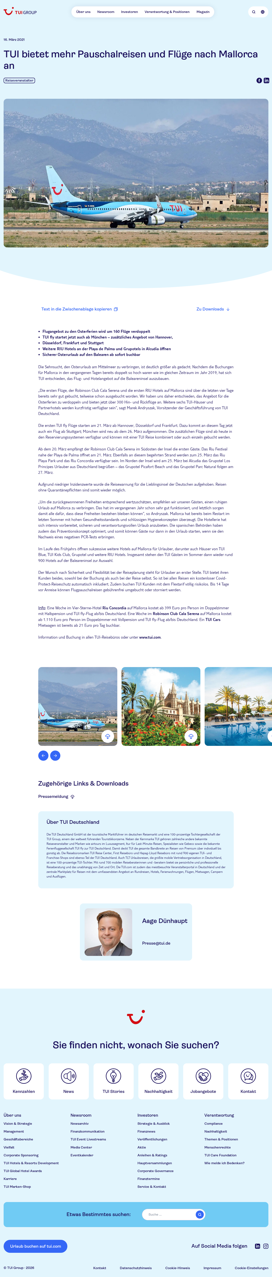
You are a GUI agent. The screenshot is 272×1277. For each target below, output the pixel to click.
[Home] (20, 11)
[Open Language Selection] (263, 12)
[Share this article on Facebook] (259, 80)
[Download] (107, 736)
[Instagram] (265, 1246)
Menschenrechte (217, 1147)
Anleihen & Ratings (152, 1155)
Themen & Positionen (221, 1139)
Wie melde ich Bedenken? (224, 1163)
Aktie (141, 1147)
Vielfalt (9, 1147)
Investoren (129, 12)
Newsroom (105, 12)
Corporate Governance (155, 1171)
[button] (77, 706)
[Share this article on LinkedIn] (266, 80)
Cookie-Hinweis (177, 1268)
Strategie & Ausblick (153, 1124)
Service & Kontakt (151, 1187)
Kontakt (99, 1268)
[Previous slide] (43, 756)
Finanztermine (148, 1179)
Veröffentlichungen (152, 1139)
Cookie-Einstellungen (251, 1268)
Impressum (212, 1268)
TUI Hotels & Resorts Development (31, 1163)
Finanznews (146, 1131)
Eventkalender (82, 1155)
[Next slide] (55, 756)
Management (14, 1131)
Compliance (213, 1124)
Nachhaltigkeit (215, 1131)
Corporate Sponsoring (21, 1155)
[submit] (200, 1215)
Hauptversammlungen (154, 1163)
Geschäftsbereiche (18, 1139)
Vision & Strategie (18, 1124)
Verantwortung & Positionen (167, 12)
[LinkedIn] (257, 1246)
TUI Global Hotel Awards (23, 1171)
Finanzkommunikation (88, 1131)
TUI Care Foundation (220, 1155)
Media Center (81, 1147)
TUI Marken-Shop (17, 1187)
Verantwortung (219, 1115)
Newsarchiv (80, 1124)
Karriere (10, 1179)
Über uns (83, 12)
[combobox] (173, 1214)
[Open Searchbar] (254, 12)
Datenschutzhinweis (136, 1268)
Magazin (203, 12)
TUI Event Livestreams (88, 1139)
